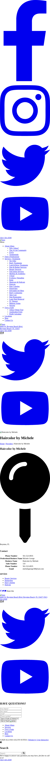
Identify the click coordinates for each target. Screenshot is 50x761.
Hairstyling (9, 581)
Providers (9, 444)
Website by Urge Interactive (38, 740)
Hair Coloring (10, 583)
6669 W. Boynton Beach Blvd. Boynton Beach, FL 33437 (11, 327)
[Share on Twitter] (3, 591)
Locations (8, 732)
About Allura (9, 725)
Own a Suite (9, 729)
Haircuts (8, 585)
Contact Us (9, 736)
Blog (6, 734)
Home (2, 444)
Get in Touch (5, 721)
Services (8, 727)
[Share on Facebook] (1, 591)
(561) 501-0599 (6, 238)
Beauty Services (11, 578)
